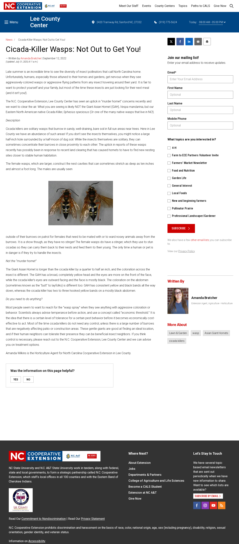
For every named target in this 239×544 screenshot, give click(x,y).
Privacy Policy (186, 251)
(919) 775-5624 (168, 22)
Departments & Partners (145, 474)
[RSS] (221, 505)
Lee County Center (45, 22)
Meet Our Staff (128, 6)
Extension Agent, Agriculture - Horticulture (211, 303)
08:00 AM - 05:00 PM (211, 22)
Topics (183, 6)
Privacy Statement (93, 519)
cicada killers (176, 340)
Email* (171, 72)
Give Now (220, 6)
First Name (174, 88)
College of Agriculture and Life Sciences (156, 480)
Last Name (174, 103)
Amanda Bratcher (31, 58)
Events (146, 6)
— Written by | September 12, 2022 (36, 58)
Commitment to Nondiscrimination (43, 519)
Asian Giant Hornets (216, 333)
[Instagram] (205, 505)
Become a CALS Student (145, 486)
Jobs (131, 469)
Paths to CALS (200, 6)
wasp (196, 333)
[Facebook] (197, 505)
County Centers (165, 6)
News (9, 39)
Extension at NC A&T (142, 492)
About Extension (139, 463)
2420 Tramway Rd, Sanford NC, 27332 (119, 22)
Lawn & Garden (178, 333)
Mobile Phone (176, 118)
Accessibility (36, 541)
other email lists (200, 240)
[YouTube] (213, 505)
